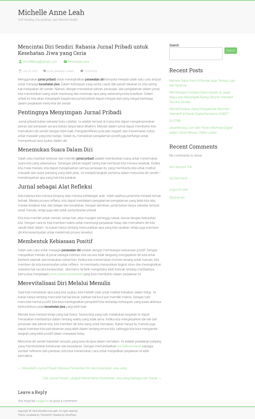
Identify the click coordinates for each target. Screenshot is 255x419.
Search (174, 45)
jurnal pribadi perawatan (65, 274)
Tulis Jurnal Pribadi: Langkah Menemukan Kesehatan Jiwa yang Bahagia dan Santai (101, 378)
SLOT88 (174, 121)
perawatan (59, 71)
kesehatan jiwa (78, 62)
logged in (42, 401)
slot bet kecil (178, 178)
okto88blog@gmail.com (40, 62)
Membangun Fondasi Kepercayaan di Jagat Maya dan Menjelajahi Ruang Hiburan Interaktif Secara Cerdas (201, 97)
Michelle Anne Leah (51, 12)
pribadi (70, 71)
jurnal (50, 71)
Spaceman (177, 197)
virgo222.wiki (178, 190)
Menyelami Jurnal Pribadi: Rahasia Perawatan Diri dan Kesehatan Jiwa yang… (73, 368)
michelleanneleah (129, 346)
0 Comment (90, 71)
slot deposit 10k (180, 167)
